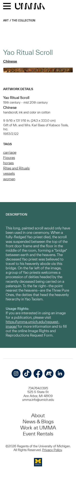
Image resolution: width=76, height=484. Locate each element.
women (9, 179)
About (38, 415)
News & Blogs (38, 421)
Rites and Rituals (16, 168)
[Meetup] (49, 373)
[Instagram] (16, 373)
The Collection (23, 20)
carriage (9, 152)
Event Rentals (38, 434)
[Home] (30, 6)
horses (8, 163)
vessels (9, 173)
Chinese (10, 61)
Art (6, 20)
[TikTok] (27, 373)
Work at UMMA (38, 427)
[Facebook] (38, 373)
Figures (9, 158)
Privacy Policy (52, 450)
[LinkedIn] (60, 373)
